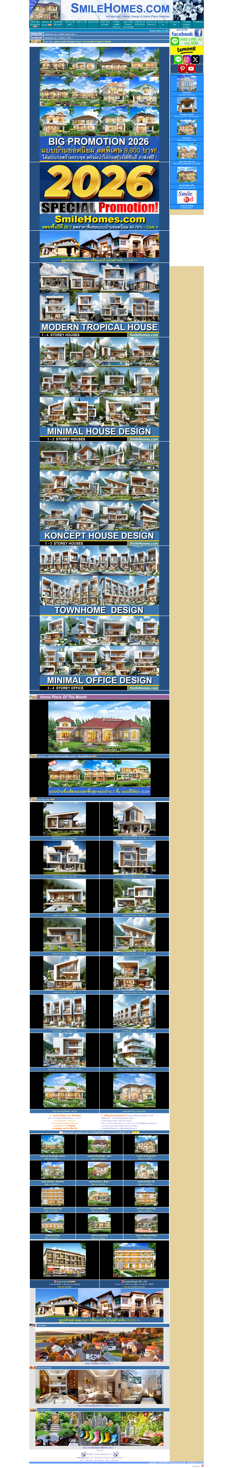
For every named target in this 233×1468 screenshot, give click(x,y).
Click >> (70, 38)
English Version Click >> (67, 34)
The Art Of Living (44, 1368)
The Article (41, 1325)
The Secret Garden (43, 1410)
